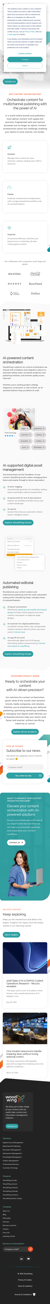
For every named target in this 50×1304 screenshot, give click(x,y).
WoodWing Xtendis (10, 1191)
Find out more (19, 632)
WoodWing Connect (10, 1195)
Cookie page (11, 34)
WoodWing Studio (10, 1180)
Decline (25, 66)
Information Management (12, 1153)
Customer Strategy (10, 1168)
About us (6, 1211)
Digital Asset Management (13, 1142)
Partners (6, 1222)
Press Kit (6, 1233)
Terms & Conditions (25, 1286)
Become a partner (9, 1225)
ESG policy (7, 1218)
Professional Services (11, 1164)
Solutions (7, 1138)
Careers (6, 1229)
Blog (4, 1214)
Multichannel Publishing (11, 1146)
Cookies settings (25, 53)
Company (7, 1207)
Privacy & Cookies (25, 1280)
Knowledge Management (12, 1157)
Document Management (12, 1150)
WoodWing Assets (10, 1184)
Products (7, 1176)
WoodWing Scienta (10, 1188)
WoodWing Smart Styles (12, 1198)
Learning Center (9, 1236)
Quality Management (11, 1161)
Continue (25, 59)
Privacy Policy (30, 32)
